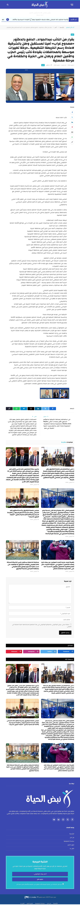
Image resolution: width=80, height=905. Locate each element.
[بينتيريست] (72, 127)
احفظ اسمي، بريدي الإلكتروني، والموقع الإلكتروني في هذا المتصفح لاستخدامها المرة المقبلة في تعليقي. (41, 625)
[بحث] (8, 5)
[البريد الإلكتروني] (72, 132)
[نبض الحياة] (40, 4)
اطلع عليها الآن (20, 884)
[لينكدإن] (72, 122)
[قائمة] (72, 5)
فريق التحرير (71, 845)
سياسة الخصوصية (69, 841)
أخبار (72, 34)
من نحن (72, 837)
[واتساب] (72, 137)
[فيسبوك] (72, 112)
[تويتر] (72, 117)
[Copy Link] (72, 142)
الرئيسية (71, 834)
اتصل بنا (72, 848)
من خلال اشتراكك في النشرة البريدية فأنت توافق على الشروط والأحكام (39, 884)
